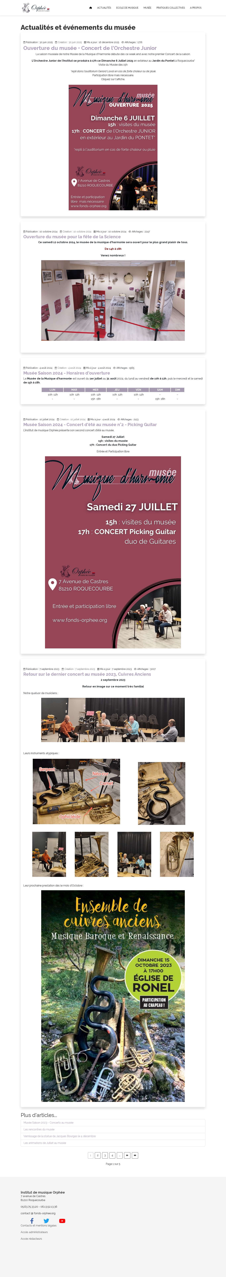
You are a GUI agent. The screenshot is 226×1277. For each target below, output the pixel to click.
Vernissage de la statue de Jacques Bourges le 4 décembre (59, 1136)
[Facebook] (32, 1221)
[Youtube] (62, 1221)
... (119, 1155)
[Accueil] (91, 7)
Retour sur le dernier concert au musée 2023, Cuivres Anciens (87, 674)
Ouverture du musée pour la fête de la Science (72, 236)
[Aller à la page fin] (135, 1155)
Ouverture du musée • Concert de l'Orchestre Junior (90, 48)
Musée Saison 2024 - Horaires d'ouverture (66, 373)
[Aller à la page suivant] (127, 1155)
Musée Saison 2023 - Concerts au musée (48, 1122)
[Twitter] (46, 1221)
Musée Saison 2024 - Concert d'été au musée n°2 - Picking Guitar (90, 424)
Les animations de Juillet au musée (44, 1143)
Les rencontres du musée (38, 1129)
